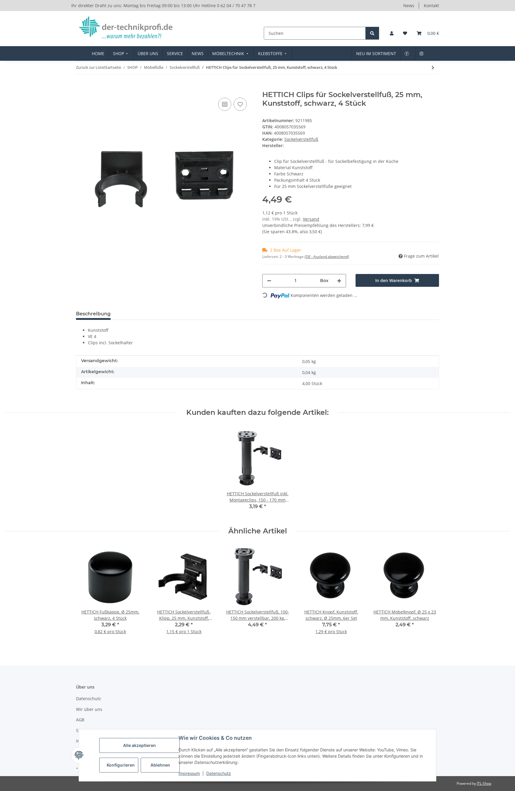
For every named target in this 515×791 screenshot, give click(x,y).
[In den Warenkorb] (81, 87)
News (408, 5)
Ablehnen (160, 764)
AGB (80, 720)
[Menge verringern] (269, 280)
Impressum (189, 773)
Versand (311, 219)
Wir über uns (89, 709)
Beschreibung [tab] (93, 314)
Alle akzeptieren (139, 745)
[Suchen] (372, 33)
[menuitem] (98, 53)
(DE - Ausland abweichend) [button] (327, 256)
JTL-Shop (484, 783)
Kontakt (431, 5)
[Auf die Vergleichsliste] (224, 104)
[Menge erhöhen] (339, 280)
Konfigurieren (121, 764)
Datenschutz (218, 773)
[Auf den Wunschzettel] (240, 104)
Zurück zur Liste (90, 67)
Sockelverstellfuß (301, 139)
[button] (391, 33)
